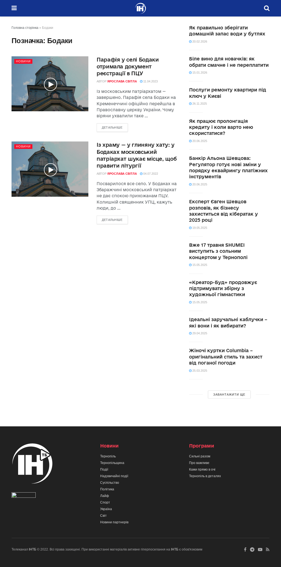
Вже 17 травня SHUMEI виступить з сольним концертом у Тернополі (218, 251)
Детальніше (112, 127)
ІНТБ (32, 549)
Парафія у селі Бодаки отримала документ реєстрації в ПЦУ (128, 66)
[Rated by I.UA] (24, 496)
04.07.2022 (150, 173)
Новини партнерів (114, 522)
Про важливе (199, 463)
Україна (106, 509)
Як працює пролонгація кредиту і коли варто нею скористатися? (221, 127)
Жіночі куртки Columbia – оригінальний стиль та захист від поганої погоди (225, 356)
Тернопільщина (112, 463)
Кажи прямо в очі (202, 469)
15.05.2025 (199, 264)
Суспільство (109, 483)
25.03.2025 (199, 370)
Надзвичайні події (114, 476)
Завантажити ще (229, 394)
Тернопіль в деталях (205, 476)
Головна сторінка (25, 28)
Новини (23, 61)
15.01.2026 (199, 72)
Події (104, 469)
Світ (103, 516)
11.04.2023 (150, 81)
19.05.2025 (199, 227)
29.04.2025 (199, 333)
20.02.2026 (199, 41)
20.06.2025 (199, 141)
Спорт (105, 502)
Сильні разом (199, 456)
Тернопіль (108, 456)
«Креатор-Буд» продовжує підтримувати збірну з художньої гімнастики (223, 288)
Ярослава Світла (122, 81)
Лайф (104, 496)
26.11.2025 (199, 103)
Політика (107, 489)
